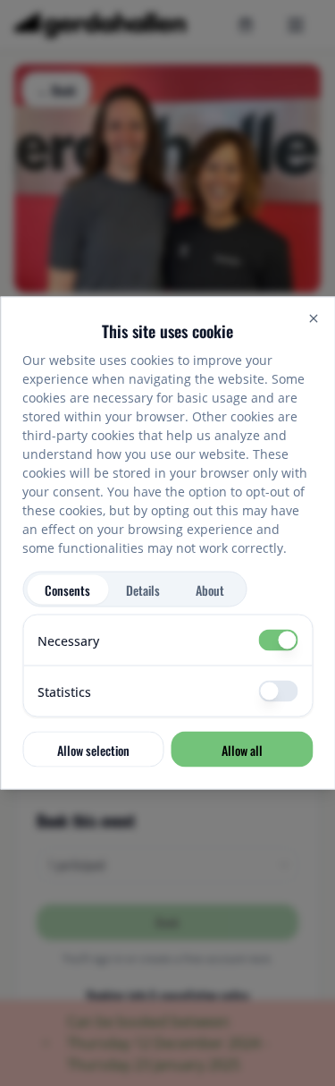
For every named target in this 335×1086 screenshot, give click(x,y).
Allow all (242, 749)
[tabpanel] (167, 666)
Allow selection (93, 749)
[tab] (67, 589)
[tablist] (134, 589)
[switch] (277, 640)
